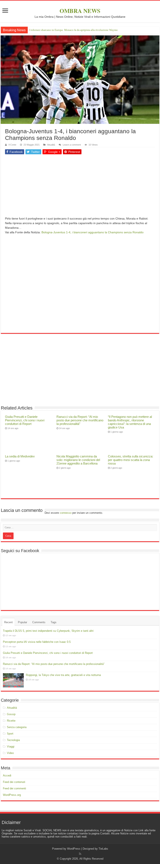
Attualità (51, 144)
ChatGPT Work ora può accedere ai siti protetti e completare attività (67, 29)
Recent (8, 622)
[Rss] (80, 853)
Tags (53, 622)
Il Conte (12, 144)
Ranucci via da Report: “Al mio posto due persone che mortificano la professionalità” (79, 420)
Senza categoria (16, 727)
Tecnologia (13, 740)
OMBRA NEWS (80, 10)
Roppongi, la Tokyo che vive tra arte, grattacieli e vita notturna (63, 675)
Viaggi (10, 746)
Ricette (11, 720)
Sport (10, 733)
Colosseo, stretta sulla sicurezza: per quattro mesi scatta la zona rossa (130, 460)
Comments (38, 622)
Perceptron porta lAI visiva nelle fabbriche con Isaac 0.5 (37, 641)
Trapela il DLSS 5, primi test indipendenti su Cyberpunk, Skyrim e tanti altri (48, 630)
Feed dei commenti (14, 788)
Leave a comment (72, 144)
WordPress (73, 848)
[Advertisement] (80, 187)
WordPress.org (12, 794)
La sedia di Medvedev (20, 456)
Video (10, 753)
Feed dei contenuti (14, 782)
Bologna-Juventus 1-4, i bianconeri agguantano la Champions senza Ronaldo (92, 232)
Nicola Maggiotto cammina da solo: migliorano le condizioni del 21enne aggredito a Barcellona (78, 460)
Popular (22, 622)
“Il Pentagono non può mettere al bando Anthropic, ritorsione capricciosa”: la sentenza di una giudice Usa (130, 422)
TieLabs (103, 848)
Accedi (7, 775)
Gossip (11, 714)
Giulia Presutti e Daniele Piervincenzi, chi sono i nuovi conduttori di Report (24, 420)
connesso (65, 512)
